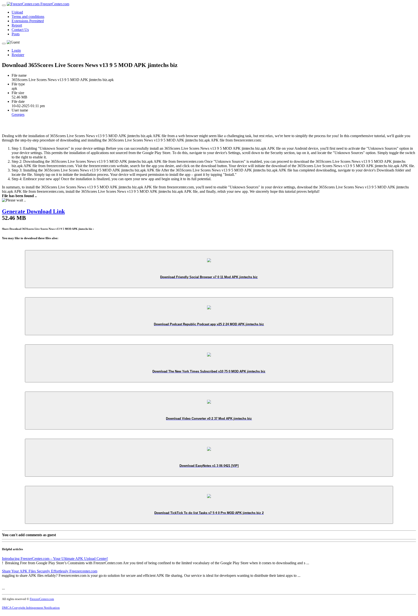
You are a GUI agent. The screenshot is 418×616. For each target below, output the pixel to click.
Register (18, 55)
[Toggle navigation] (4, 5)
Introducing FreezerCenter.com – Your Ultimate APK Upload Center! (55, 559)
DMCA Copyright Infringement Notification (31, 607)
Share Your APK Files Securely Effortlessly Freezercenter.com (49, 571)
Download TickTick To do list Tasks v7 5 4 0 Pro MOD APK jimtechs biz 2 (209, 513)
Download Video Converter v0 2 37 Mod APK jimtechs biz (209, 418)
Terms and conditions (28, 17)
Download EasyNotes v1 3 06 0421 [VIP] (209, 466)
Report (17, 25)
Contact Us (20, 30)
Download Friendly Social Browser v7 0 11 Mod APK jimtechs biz (209, 277)
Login (16, 50)
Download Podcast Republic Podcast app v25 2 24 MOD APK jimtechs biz (209, 324)
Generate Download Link (33, 211)
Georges (18, 114)
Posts (16, 34)
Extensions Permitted (28, 21)
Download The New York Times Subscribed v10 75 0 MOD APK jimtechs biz (208, 371)
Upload (17, 12)
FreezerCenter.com (54, 4)
